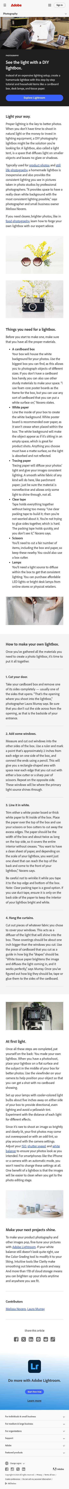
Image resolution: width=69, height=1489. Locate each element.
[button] (49, 5)
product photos (39, 165)
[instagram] (12, 1469)
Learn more (34, 1400)
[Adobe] (16, 5)
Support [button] (9, 1438)
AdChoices (12, 1483)
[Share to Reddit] (45, 1339)
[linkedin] (23, 1469)
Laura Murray (36, 1309)
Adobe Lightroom (24, 1247)
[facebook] (6, 1469)
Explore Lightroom (34, 97)
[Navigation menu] (5, 5)
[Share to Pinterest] (38, 1339)
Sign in (59, 5)
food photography (17, 221)
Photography (10, 13)
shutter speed (37, 1146)
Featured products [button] (14, 1452)
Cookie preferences (12, 1479)
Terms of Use (49, 1475)
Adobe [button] (8, 1445)
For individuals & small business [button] (20, 1416)
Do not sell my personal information (36, 1479)
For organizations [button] (13, 1431)
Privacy (39, 1475)
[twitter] (18, 1469)
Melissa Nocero (16, 1309)
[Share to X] (23, 1339)
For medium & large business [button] (19, 1423)
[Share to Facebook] (16, 1339)
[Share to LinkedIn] (31, 1339)
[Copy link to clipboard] (53, 1339)
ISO (24, 1146)
